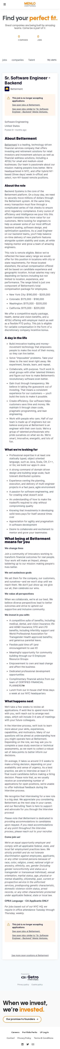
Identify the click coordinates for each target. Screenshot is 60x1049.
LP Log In (44, 1032)
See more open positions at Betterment (30, 955)
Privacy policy (23, 984)
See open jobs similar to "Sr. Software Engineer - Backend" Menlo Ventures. (30, 110)
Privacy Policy (24, 1038)
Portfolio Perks (29, 1032)
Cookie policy (37, 984)
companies (18, 59)
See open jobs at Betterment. (26, 105)
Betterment (11, 144)
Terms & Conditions (43, 1038)
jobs (4, 59)
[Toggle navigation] (4, 4)
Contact (11, 1038)
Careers (15, 1032)
